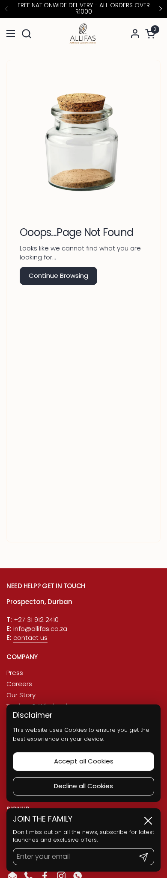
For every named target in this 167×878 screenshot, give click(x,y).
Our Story (21, 694)
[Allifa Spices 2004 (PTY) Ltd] (82, 33)
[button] (26, 33)
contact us (30, 637)
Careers (19, 683)
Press (14, 672)
